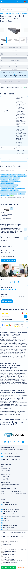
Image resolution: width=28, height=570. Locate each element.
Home (2, 13)
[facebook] (9, 442)
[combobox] (25, 1)
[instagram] (14, 442)
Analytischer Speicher (11, 556)
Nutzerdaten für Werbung (14, 548)
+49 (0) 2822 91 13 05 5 (10, 282)
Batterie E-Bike (9, 13)
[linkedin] (5, 442)
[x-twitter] (18, 442)
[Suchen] (25, 9)
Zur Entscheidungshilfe (11, 74)
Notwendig (10, 541)
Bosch (18, 13)
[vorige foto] (2, 30)
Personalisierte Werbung (13, 552)
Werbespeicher (10, 545)
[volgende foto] (26, 30)
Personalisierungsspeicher (11, 563)
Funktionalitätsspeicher (12, 560)
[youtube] (23, 442)
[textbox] (25, 1)
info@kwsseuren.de (8, 289)
